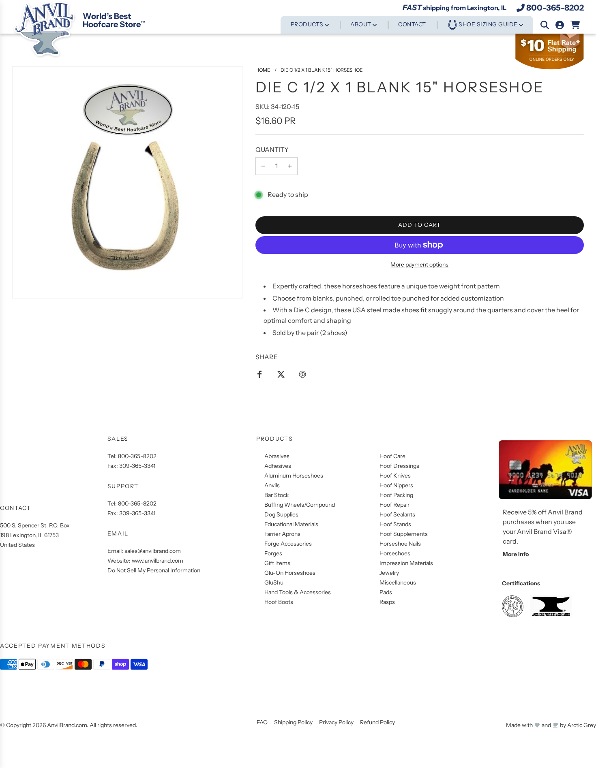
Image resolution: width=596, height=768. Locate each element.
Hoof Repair (394, 504)
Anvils (272, 485)
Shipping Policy (293, 722)
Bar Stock (276, 495)
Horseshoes (394, 553)
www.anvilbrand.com (157, 560)
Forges (273, 553)
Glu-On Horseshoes (289, 572)
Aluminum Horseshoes (293, 475)
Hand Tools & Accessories (297, 592)
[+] (290, 166)
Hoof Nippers (396, 485)
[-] (263, 166)
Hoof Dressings (399, 465)
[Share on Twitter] (281, 374)
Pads (385, 592)
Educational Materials (291, 524)
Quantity (272, 149)
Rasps (387, 602)
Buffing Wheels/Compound (299, 504)
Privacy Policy (336, 722)
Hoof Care (392, 456)
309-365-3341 (137, 465)
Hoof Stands (395, 524)
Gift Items (277, 563)
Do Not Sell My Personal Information (153, 570)
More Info (516, 554)
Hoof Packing (396, 495)
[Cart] (575, 25)
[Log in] (559, 25)
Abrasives (276, 456)
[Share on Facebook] (259, 374)
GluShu (273, 582)
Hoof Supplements (403, 534)
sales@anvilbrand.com (152, 551)
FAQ (262, 722)
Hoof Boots (278, 602)
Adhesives (277, 465)
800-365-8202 (555, 8)
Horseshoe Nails (400, 543)
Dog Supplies (281, 514)
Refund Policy (377, 722)
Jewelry (389, 572)
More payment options (419, 264)
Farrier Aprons (282, 534)
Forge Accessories (288, 543)
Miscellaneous (397, 582)
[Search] (544, 25)
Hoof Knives (395, 475)
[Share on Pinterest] (302, 374)
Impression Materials (406, 563)
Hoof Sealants (397, 514)
